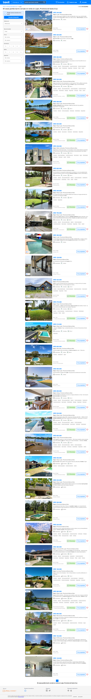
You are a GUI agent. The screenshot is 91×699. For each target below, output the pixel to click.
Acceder (84, 2)
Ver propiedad (81, 29)
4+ (21, 46)
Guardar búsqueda (13, 17)
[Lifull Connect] (9, 691)
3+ (17, 46)
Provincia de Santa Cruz (12, 6)
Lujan (20, 6)
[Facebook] (47, 691)
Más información (21, 696)
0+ (5, 46)
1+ (9, 46)
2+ (13, 46)
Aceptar (75, 696)
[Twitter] (50, 691)
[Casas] (25, 691)
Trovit (4, 6)
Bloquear (80, 696)
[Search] (44, 2)
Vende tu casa (73, 2)
